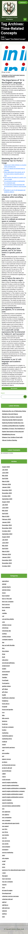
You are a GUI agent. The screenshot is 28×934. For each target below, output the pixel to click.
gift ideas (5, 689)
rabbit (4, 773)
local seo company (8, 727)
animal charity (6, 587)
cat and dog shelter (8, 619)
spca (3, 867)
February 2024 (6, 554)
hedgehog (5, 701)
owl (3, 750)
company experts (7, 639)
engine (4, 668)
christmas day (6, 631)
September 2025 (7, 499)
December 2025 (7, 490)
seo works (5, 844)
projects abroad (7, 768)
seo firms (5, 832)
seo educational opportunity (10, 823)
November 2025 (7, 493)
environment (6, 671)
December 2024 (7, 525)
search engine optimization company (13, 791)
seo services (6, 841)
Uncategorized (6, 893)
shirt (3, 855)
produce (4, 762)
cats (3, 622)
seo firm (4, 829)
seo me (4, 838)
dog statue (5, 651)
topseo (4, 884)
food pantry (5, 683)
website (4, 911)
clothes (4, 633)
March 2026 (5, 481)
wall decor (5, 905)
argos (4, 593)
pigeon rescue (6, 759)
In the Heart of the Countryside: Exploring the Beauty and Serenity (13, 76)
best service (6, 604)
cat (3, 616)
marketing (5, 733)
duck (3, 657)
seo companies (6, 817)
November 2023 (7, 563)
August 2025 (6, 502)
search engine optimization (10, 785)
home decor (5, 703)
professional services (8, 765)
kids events (5, 718)
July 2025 (5, 505)
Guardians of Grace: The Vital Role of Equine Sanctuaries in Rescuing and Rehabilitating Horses (13, 431)
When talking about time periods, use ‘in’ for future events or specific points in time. (14, 173)
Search (3, 393)
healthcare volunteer (8, 698)
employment (6, 666)
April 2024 (5, 548)
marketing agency (7, 736)
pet (3, 756)
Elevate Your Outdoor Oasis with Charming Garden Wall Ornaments (12, 418)
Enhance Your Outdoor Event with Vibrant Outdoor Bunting (12, 439)
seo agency (5, 814)
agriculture (5, 581)
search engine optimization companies (14, 788)
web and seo (6, 908)
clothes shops (6, 636)
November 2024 (7, 528)
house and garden (7, 709)
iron (3, 712)
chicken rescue (6, 625)
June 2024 (5, 542)
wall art (4, 902)
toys (3, 887)
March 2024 (5, 551)
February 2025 (6, 519)
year (3, 916)
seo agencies (6, 811)
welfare (4, 914)
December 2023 (7, 560)
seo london (5, 835)
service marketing (7, 852)
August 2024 (6, 537)
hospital (4, 706)
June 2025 (5, 507)
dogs (3, 654)
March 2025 (5, 516)
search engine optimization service (12, 797)
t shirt (4, 873)
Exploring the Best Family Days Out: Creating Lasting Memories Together (13, 424)
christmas (5, 628)
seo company (6, 820)
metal (4, 744)
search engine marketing (9, 782)
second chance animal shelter (11, 806)
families (4, 677)
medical (4, 741)
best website (6, 607)
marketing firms (7, 738)
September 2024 (7, 534)
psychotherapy (6, 771)
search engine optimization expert (12, 794)
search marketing (7, 803)
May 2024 (5, 545)
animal (4, 584)
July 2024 (5, 540)
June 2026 (5, 472)
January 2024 (6, 557)
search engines (6, 800)
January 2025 (6, 522)
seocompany (6, 846)
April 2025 (5, 513)
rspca (4, 776)
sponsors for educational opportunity (13, 870)
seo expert (5, 826)
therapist (5, 876)
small (3, 861)
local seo (5, 724)
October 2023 (6, 566)
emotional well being (8, 663)
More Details (14, 388)
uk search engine (7, 890)
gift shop (5, 692)
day (3, 642)
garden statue (6, 686)
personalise (5, 753)
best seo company (7, 601)
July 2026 (5, 470)
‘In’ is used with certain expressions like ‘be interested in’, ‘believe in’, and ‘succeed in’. (15, 186)
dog (3, 648)
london (4, 730)
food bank (5, 680)
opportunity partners (8, 747)
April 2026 (5, 478)
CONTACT (23, 2)
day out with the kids (8, 645)
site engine (5, 858)
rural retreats (6, 779)
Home (2, 37)
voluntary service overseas (10, 896)
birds (3, 610)
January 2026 (6, 487)
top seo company (7, 881)
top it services (6, 879)
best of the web (7, 598)
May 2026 (5, 475)
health (4, 695)
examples (5, 674)
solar (3, 864)
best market (6, 596)
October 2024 (6, 531)
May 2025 (5, 510)
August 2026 (6, 467)
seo (3, 809)
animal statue (6, 590)
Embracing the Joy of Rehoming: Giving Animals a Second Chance (14, 412)
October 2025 (6, 496)
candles (4, 613)
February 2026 (6, 484)
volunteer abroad (7, 899)
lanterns (4, 721)
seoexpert (5, 849)
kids (3, 715)
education (5, 660)
